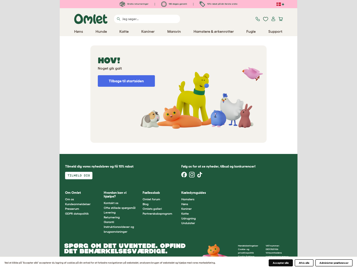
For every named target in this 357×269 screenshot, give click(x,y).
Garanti (109, 222)
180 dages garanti (177, 4)
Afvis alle (304, 262)
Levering (110, 212)
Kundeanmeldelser (78, 204)
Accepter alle (281, 262)
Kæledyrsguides (193, 193)
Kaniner (186, 208)
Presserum (72, 208)
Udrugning (188, 218)
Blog (146, 204)
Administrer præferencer (333, 262)
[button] (217, 193)
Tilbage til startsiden (126, 81)
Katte (185, 213)
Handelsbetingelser (248, 245)
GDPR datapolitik (77, 213)
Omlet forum (151, 199)
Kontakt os (111, 203)
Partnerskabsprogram (157, 213)
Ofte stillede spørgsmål (120, 207)
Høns (184, 204)
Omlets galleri (152, 208)
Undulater (188, 223)
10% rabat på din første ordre (222, 4)
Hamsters (187, 199)
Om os (69, 199)
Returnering (112, 217)
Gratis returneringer (138, 4)
